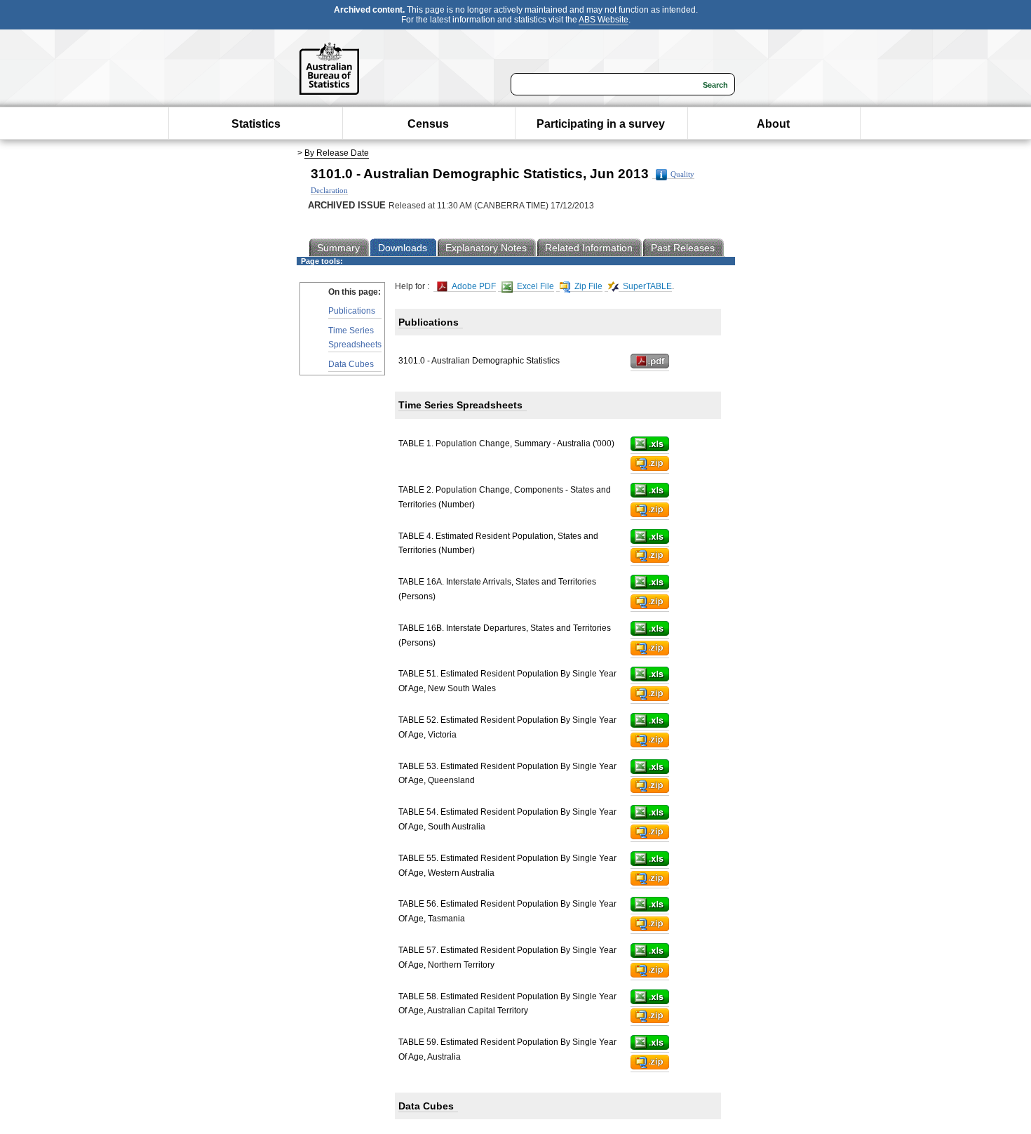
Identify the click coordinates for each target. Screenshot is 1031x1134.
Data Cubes (351, 364)
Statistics (256, 124)
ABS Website (603, 20)
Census (428, 124)
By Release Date (336, 153)
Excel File (534, 286)
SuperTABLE (646, 286)
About (773, 124)
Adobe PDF (473, 286)
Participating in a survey (601, 124)
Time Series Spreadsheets (355, 337)
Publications (351, 311)
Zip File (587, 286)
